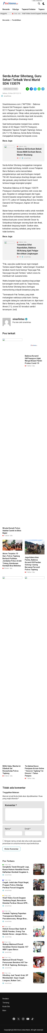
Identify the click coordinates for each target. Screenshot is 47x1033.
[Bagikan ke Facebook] (31, 89)
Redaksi (6, 999)
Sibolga (15, 9)
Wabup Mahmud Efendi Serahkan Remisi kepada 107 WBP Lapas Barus (15, 947)
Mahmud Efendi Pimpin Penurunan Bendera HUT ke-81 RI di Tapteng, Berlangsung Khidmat (16, 962)
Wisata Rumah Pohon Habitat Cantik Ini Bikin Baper (12, 530)
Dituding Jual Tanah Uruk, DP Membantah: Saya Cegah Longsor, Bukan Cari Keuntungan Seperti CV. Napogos (15, 978)
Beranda (6, 9)
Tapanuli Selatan (28, 9)
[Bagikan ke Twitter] (35, 89)
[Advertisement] (23, 47)
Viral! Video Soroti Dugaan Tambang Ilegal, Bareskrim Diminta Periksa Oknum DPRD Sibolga (16, 900)
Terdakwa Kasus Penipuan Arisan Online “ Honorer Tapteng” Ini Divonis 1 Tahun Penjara (34, 771)
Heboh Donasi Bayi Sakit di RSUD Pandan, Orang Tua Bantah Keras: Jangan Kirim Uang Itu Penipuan (15, 931)
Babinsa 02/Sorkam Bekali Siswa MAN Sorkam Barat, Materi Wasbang (29, 152)
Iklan (4, 1010)
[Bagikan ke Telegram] (42, 89)
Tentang (6, 1003)
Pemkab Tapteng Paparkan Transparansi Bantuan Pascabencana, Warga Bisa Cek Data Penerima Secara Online (14, 916)
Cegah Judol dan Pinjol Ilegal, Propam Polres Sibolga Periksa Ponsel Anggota (16, 885)
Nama (8, 829)
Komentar (11, 805)
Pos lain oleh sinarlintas (22, 322)
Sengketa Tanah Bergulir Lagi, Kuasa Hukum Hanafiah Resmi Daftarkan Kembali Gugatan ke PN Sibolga (16, 869)
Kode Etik (6, 1006)
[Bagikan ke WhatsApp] (39, 89)
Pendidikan (16, 20)
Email (27, 829)
